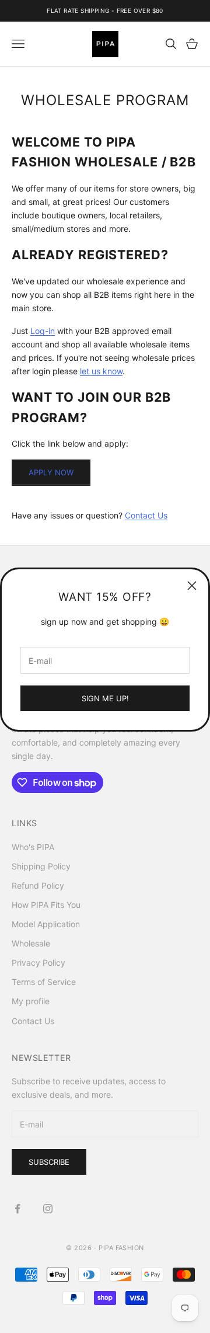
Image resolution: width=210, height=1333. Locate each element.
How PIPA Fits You (46, 905)
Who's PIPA (33, 847)
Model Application (46, 924)
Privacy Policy (38, 962)
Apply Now (51, 472)
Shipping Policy (41, 866)
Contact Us (146, 515)
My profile (31, 1001)
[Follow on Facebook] (17, 1208)
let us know (101, 371)
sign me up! (105, 698)
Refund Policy (38, 885)
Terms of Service (44, 982)
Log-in (42, 331)
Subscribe (49, 1162)
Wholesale (31, 943)
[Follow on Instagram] (48, 1208)
